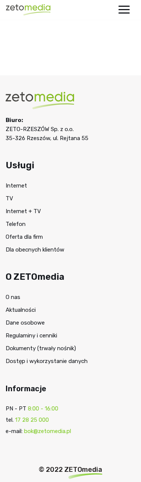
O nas (13, 297)
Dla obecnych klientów (35, 249)
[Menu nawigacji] (124, 9)
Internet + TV (23, 211)
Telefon (16, 224)
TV (9, 198)
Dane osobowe (25, 322)
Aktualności (21, 310)
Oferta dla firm (24, 236)
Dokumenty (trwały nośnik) (41, 348)
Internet (16, 185)
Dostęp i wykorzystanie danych (47, 361)
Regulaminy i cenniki (31, 335)
